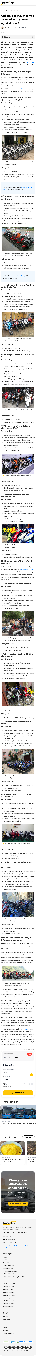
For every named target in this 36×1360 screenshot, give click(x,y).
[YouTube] (6, 1347)
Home (3, 10)
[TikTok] (22, 1347)
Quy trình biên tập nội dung (10, 1271)
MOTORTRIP (7, 3)
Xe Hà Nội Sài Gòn (8, 1289)
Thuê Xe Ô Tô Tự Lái (8, 1333)
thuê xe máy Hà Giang (18, 89)
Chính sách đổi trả (8, 1268)
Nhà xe (5, 1322)
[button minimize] (33, 37)
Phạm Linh (8, 28)
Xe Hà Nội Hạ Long (8, 1303)
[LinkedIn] (30, 1347)
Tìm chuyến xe (19, 1093)
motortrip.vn (26, 1029)
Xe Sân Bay (6, 1330)
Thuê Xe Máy (14, 10)
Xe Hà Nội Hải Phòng (9, 1295)
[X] (14, 1347)
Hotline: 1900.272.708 (18, 1203)
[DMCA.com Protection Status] (6, 1341)
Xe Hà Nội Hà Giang (8, 1287)
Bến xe (5, 1325)
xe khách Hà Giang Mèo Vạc (17, 276)
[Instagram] (10, 1347)
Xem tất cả (28, 1137)
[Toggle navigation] (33, 2)
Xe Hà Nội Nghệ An (8, 1292)
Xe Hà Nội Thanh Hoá (9, 1301)
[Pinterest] (26, 1347)
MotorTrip (30, 62)
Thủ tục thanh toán (8, 1265)
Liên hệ (5, 1260)
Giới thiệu (5, 1257)
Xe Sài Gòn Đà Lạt (8, 1306)
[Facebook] (18, 1347)
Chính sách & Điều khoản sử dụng (12, 1274)
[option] (12, 1153)
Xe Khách (5, 1316)
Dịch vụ (8, 10)
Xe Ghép (5, 1327)
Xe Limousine (6, 1319)
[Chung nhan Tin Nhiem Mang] (24, 1342)
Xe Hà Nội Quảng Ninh (9, 1298)
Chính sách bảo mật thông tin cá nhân (13, 1277)
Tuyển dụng (6, 1263)
